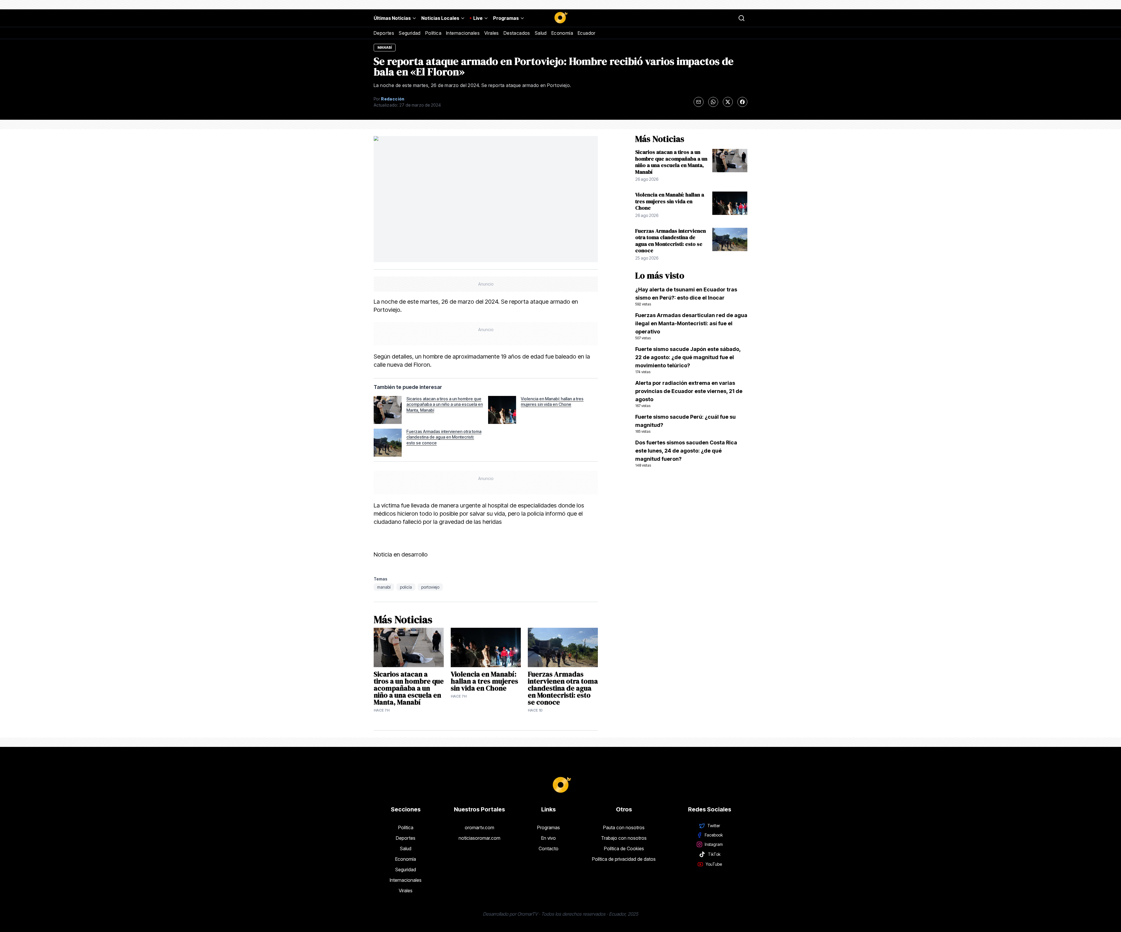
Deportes (384, 33)
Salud (541, 33)
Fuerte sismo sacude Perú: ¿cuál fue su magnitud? (685, 424)
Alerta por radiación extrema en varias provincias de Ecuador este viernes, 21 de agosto (688, 394)
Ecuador (587, 33)
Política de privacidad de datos (624, 859)
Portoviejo (430, 587)
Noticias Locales (440, 18)
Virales (491, 33)
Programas (506, 18)
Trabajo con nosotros (624, 838)
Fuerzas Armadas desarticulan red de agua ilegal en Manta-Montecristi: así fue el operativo (691, 326)
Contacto (548, 848)
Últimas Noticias (392, 18)
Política (433, 33)
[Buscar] (741, 18)
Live (478, 18)
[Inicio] (560, 18)
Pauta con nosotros (624, 827)
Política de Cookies (624, 848)
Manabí (384, 587)
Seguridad (410, 33)
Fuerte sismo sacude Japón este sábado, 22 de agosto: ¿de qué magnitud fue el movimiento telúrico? (688, 360)
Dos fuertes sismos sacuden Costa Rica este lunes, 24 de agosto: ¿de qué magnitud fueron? (686, 453)
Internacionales (463, 33)
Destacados (517, 33)
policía (406, 587)
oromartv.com (479, 827)
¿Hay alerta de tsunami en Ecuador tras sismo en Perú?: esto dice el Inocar (686, 296)
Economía (562, 33)
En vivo (548, 838)
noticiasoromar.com (479, 838)
